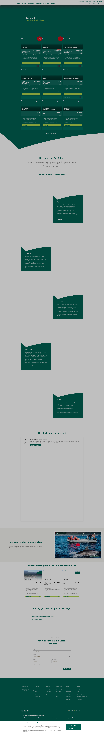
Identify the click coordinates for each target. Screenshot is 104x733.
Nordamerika (37, 696)
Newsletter (68, 688)
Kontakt (98, 3)
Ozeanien (36, 694)
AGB (66, 704)
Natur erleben (58, 694)
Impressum (79, 701)
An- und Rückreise (69, 694)
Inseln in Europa (58, 691)
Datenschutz (79, 699)
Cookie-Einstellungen (73, 728)
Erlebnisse (46, 3)
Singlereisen (48, 691)
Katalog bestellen (69, 689)
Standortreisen (49, 688)
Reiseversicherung (69, 696)
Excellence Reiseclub (81, 694)
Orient (36, 691)
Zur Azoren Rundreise (35, 445)
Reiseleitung (79, 688)
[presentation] (22, 585)
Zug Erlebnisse (58, 688)
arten (31, 3)
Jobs (78, 691)
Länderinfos (68, 699)
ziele (24, 3)
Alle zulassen (73, 725)
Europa (27, 6)
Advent (57, 696)
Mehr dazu (61, 219)
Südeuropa (32, 6)
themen (38, 3)
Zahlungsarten (68, 702)
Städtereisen (48, 689)
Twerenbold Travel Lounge (82, 696)
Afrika (36, 689)
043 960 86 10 (99, 1)
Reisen (17, 3)
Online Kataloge (68, 691)
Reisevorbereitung (69, 701)
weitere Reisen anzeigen (51, 133)
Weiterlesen (62, 216)
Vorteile (78, 689)
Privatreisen (48, 694)
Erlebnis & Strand (59, 689)
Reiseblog (67, 686)
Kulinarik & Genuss (59, 686)
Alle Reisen (23, 6)
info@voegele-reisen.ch (29, 690)
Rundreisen (48, 686)
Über (52, 3)
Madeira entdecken (32, 365)
